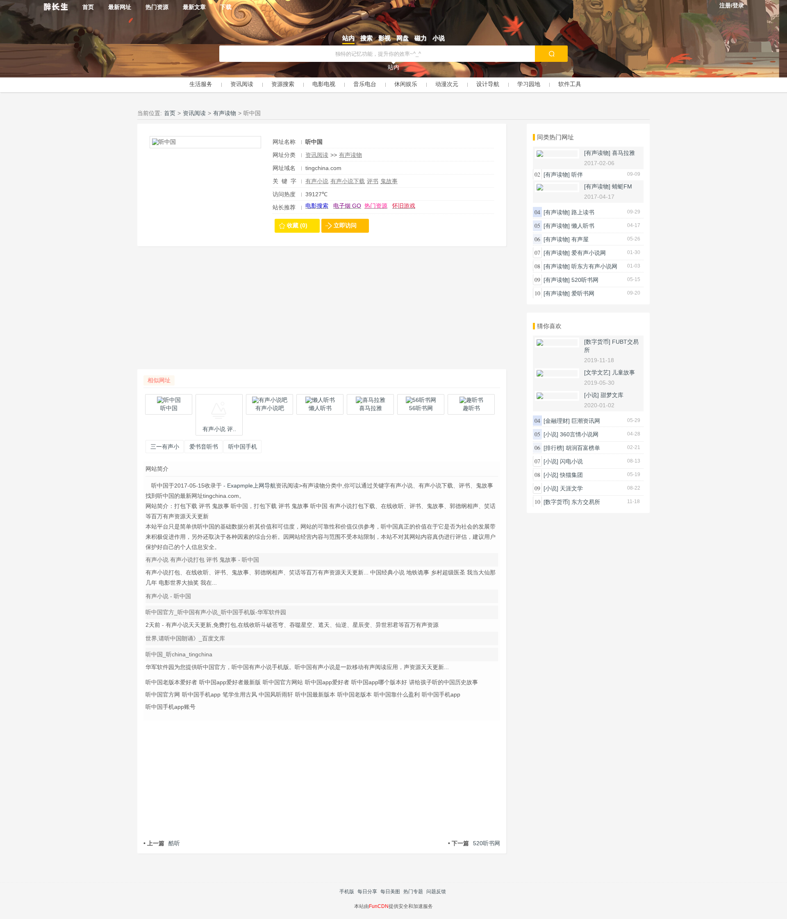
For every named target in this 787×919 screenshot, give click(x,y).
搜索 (366, 37)
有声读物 (224, 113)
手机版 (346, 891)
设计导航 (487, 84)
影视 (384, 37)
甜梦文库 (611, 395)
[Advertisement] (321, 311)
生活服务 (200, 84)
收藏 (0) (297, 225)
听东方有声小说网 (594, 266)
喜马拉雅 (623, 153)
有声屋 (580, 239)
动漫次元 (446, 84)
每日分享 (367, 891)
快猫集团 (571, 475)
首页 (88, 7)
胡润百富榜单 (583, 448)
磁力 (420, 37)
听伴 (577, 174)
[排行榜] (554, 448)
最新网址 (119, 7)
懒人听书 (582, 225)
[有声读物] (597, 153)
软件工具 (569, 84)
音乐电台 (364, 84)
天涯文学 (571, 488)
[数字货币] (597, 341)
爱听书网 (582, 293)
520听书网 (474, 843)
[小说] (591, 395)
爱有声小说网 (588, 253)
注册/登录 (731, 5)
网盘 (402, 37)
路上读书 (582, 212)
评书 (372, 181)
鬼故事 (389, 181)
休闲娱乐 (405, 84)
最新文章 (194, 7)
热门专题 (413, 891)
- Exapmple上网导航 (249, 485)
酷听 (161, 843)
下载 (226, 7)
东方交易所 (585, 502)
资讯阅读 (241, 84)
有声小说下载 (347, 181)
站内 (348, 37)
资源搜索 (282, 84)
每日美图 (390, 891)
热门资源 (157, 7)
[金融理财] (557, 421)
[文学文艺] (597, 372)
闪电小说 (571, 461)
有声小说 (316, 181)
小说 (438, 37)
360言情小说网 (579, 434)
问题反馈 (436, 891)
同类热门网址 (555, 137)
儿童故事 (623, 372)
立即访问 (345, 225)
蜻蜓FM (622, 186)
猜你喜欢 (549, 325)
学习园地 (528, 84)
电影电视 (323, 84)
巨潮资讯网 (585, 421)
